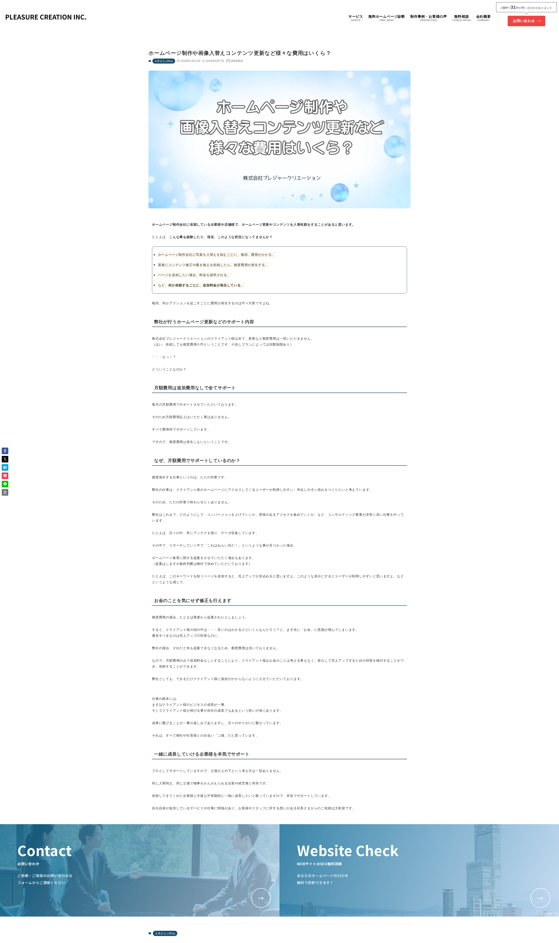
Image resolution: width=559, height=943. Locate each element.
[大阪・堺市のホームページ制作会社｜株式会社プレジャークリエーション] (46, 17)
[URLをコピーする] (5, 492)
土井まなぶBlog (164, 61)
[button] (5, 451)
